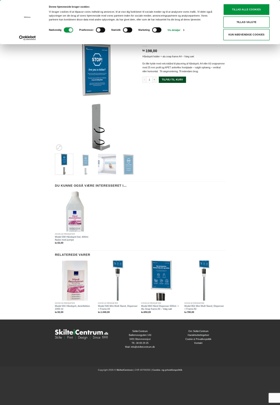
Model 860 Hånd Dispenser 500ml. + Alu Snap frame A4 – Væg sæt (160, 307)
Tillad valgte (247, 22)
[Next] (132, 89)
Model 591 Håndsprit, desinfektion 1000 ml (72, 307)
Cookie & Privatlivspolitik (198, 339)
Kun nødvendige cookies (246, 34)
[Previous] (61, 89)
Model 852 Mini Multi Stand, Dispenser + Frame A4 (204, 307)
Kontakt (198, 343)
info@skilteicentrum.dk (143, 346)
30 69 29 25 (142, 343)
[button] (59, 148)
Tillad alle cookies (246, 9)
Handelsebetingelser (198, 335)
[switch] (100, 30)
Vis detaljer (174, 30)
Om (198, 331)
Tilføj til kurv (172, 79)
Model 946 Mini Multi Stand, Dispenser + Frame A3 (118, 307)
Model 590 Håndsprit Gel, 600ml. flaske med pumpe (72, 238)
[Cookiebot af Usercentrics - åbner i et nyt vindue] (27, 37)
